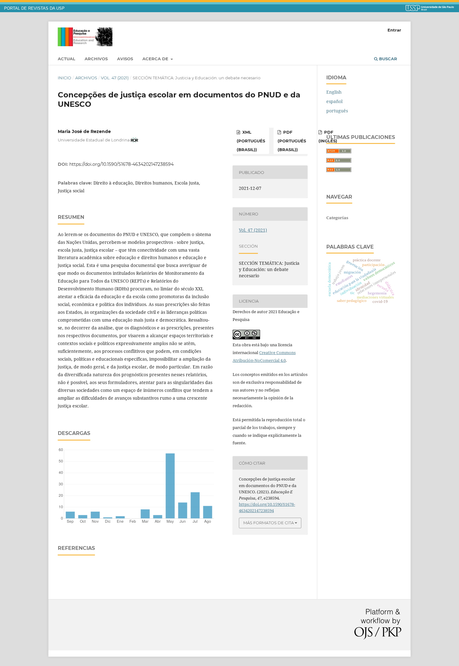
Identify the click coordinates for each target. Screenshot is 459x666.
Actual (66, 58)
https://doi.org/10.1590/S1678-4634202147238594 (121, 164)
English (334, 92)
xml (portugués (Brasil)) (251, 141)
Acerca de (156, 58)
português (337, 111)
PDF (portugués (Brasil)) (292, 141)
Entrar (394, 29)
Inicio (64, 77)
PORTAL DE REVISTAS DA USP (34, 8)
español (334, 101)
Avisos (125, 58)
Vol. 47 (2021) (115, 77)
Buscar (387, 58)
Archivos (96, 58)
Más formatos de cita (268, 522)
